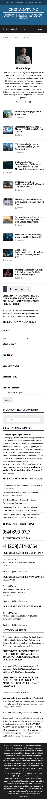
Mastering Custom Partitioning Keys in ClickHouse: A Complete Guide (29, 201)
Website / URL (10, 376)
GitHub (38, 2)
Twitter (9, 2)
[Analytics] (8, 220)
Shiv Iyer (20, 117)
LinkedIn (29, 2)
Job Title (8, 355)
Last (26, 339)
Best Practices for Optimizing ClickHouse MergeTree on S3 (28, 235)
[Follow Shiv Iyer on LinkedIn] (29, 102)
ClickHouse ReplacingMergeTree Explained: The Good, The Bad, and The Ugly (29, 253)
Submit (8, 400)
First (4, 339)
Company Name (11, 366)
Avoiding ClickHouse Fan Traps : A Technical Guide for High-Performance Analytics (29, 272)
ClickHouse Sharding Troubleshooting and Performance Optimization (20, 501)
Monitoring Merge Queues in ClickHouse (28, 112)
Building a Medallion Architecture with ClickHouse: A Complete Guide (29, 184)
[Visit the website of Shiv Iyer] (17, 102)
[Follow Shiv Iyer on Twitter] (24, 102)
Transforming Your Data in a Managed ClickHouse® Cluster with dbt (29, 129)
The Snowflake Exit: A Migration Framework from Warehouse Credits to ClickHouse (21, 516)
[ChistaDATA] (8, 114)
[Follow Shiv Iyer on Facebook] (20, 102)
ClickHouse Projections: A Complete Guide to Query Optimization (27, 146)
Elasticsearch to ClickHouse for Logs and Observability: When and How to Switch (20, 509)
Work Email (9, 344)
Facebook (19, 2)
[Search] (24, 29)
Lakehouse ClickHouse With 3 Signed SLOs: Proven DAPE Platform (21, 494)
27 (22, 289)
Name (6, 330)
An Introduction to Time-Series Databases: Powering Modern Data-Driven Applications (29, 219)
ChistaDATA (11, 29)
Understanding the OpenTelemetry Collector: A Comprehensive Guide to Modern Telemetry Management (29, 165)
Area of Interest (11, 387)
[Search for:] (23, 420)
